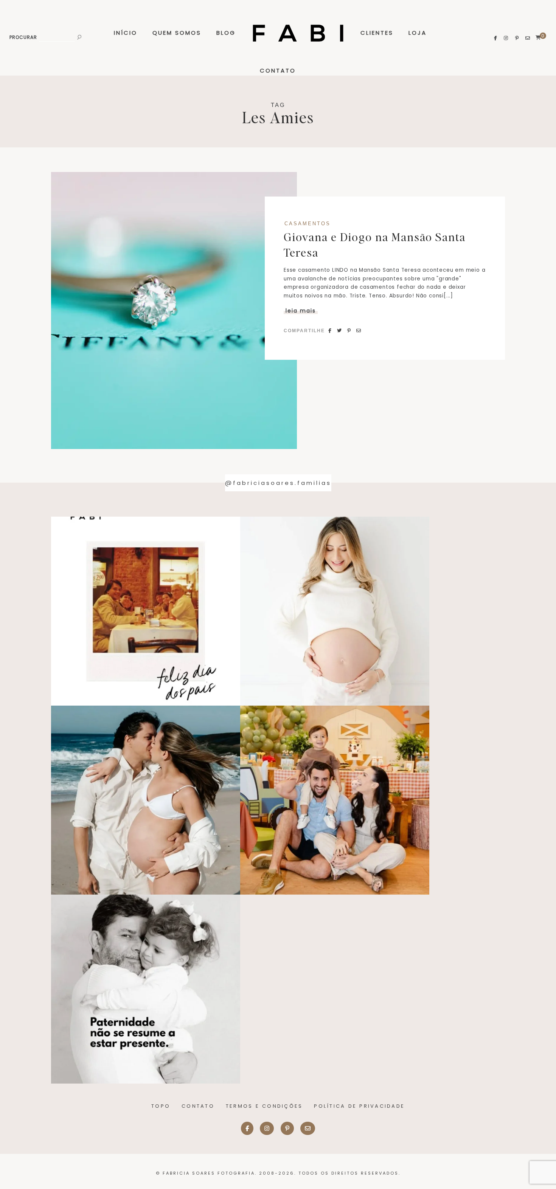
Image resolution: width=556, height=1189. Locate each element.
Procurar (23, 37)
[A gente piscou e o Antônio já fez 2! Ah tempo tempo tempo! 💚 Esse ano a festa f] (334, 800)
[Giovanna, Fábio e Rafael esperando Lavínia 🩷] (334, 611)
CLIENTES (376, 33)
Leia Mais (301, 310)
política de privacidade (359, 1106)
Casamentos (307, 223)
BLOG (226, 33)
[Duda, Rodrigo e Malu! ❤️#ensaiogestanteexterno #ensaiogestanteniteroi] (145, 800)
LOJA (417, 33)
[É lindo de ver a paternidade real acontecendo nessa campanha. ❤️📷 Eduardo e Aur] (145, 989)
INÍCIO (125, 33)
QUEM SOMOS (176, 33)
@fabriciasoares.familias (278, 483)
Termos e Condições (264, 1106)
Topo (160, 1106)
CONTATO (278, 70)
